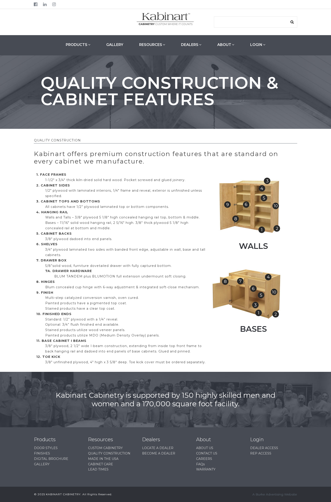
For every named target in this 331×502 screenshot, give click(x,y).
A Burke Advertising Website (274, 494)
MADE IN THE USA (103, 459)
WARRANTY (205, 469)
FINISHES (42, 453)
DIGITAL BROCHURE (51, 459)
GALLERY (114, 45)
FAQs (200, 464)
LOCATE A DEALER (157, 448)
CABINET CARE (100, 464)
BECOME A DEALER (158, 453)
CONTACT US (206, 453)
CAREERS (204, 459)
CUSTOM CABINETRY (105, 448)
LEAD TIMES (98, 469)
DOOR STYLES (46, 448)
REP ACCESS (260, 453)
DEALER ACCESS (264, 448)
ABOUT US (204, 448)
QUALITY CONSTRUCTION (109, 453)
